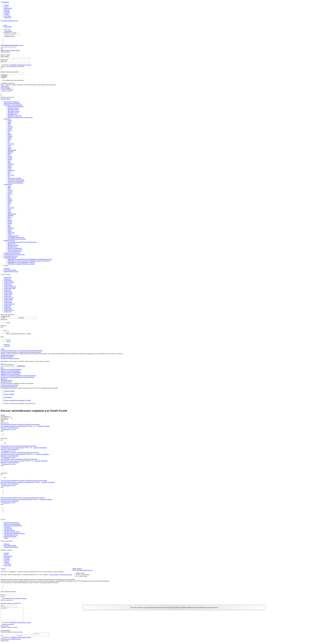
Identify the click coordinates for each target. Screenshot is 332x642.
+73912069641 (5, 2)
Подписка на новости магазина (10, 358)
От (1, 318)
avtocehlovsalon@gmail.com (10, 20)
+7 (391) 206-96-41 (53, 574)
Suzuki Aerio (7, 277)
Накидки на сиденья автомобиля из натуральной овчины (17, 377)
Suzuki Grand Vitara (9, 288)
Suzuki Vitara (8, 308)
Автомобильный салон (11, 535)
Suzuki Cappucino (9, 282)
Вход (5, 25)
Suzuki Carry (7, 283)
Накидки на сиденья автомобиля (10, 371)
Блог (2, 368)
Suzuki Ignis (7, 290)
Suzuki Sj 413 (8, 300)
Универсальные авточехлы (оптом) (14, 533)
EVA (7, 332)
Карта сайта (7, 17)
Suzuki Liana (7, 296)
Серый (8, 340)
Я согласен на (17, 65)
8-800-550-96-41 (5, 50)
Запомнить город (9, 36)
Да (5, 443)
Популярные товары (10, 270)
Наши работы (8, 8)
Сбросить (7, 346)
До (19, 318)
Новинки (7, 268)
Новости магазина (8, 364)
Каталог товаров (5, 99)
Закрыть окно (5, 86)
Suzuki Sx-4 (7, 307)
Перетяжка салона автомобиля (13, 525)
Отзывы (6, 14)
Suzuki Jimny (8, 291)
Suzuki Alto (7, 279)
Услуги (6, 6)
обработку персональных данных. (21, 65)
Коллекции (4, 378)
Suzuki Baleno (8, 280)
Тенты (6, 538)
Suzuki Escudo (8, 285)
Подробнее (46, 426)
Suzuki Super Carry (9, 304)
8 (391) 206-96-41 (6, 88)
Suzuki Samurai (8, 299)
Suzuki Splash (8, 302)
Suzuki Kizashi (8, 293)
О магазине (7, 16)
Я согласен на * (17, 622)
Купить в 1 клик (5, 427)
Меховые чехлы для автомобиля (10, 374)
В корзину (40, 426)
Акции (3, 349)
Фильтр (3, 415)
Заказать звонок (15, 50)
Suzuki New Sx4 (8, 297)
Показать (7, 344)
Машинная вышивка (7, 357)
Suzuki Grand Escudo (10, 286)
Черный (8, 341)
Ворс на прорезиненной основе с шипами (18, 333)
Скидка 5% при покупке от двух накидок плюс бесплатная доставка (21, 352)
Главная (6, 5)
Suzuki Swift (7, 305)
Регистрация (8, 26)
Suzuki (8, 322)
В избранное (6, 429)
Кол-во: (3, 594)
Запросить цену (16, 639)
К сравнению (15, 427)
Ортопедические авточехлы (9, 386)
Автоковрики (8, 528)
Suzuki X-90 (7, 311)
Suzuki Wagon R (8, 310)
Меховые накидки (6, 382)
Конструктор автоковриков (12, 524)
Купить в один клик (8, 624)
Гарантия (7, 13)
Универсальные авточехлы (12, 532)
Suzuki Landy (8, 294)
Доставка (7, 11)
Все (5, 330)
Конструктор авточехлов (11, 522)
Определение (8, 31)
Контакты (7, 9)
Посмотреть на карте (66, 574)
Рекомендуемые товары (11, 271)
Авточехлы (7, 527)
